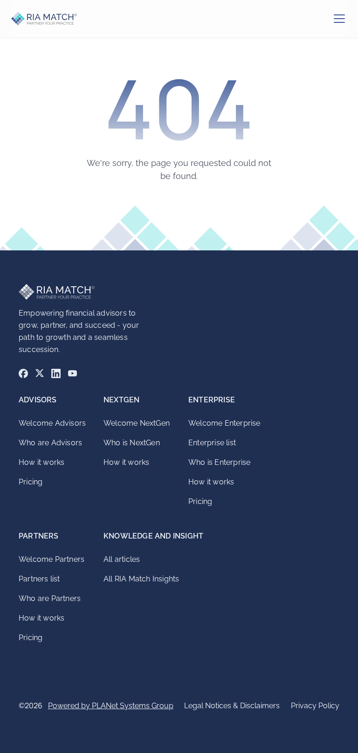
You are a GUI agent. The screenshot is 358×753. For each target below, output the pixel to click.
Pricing (30, 481)
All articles (121, 559)
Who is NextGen (131, 442)
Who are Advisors (50, 442)
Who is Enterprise (219, 462)
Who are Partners (50, 598)
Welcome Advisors (52, 423)
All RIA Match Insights (141, 578)
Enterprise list (212, 442)
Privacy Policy (315, 705)
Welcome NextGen (136, 423)
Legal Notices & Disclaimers (232, 705)
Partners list (39, 578)
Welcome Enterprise (224, 423)
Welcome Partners (51, 559)
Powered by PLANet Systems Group (110, 705)
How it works (41, 462)
